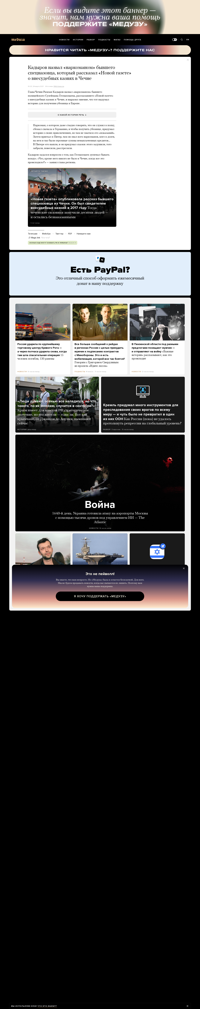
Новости (64, 40)
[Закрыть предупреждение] (187, 1006)
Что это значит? (47, 1006)
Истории (78, 40)
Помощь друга (132, 40)
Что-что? (45, 237)
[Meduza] (18, 39)
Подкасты (104, 40)
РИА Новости (59, 86)
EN (187, 39)
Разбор (91, 40)
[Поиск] (182, 40)
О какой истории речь (71, 115)
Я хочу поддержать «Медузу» (100, 596)
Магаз (117, 40)
